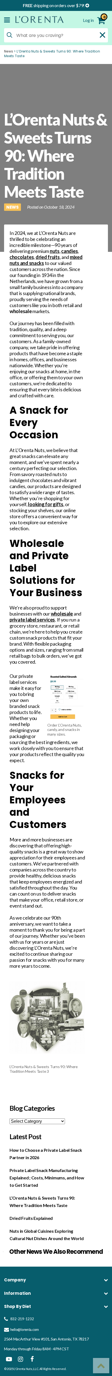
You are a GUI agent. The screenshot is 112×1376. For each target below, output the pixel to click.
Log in (88, 20)
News (8, 51)
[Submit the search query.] (9, 35)
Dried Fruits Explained (31, 1218)
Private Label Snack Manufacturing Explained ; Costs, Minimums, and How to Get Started (47, 1178)
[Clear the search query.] (102, 35)
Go (97, 1307)
